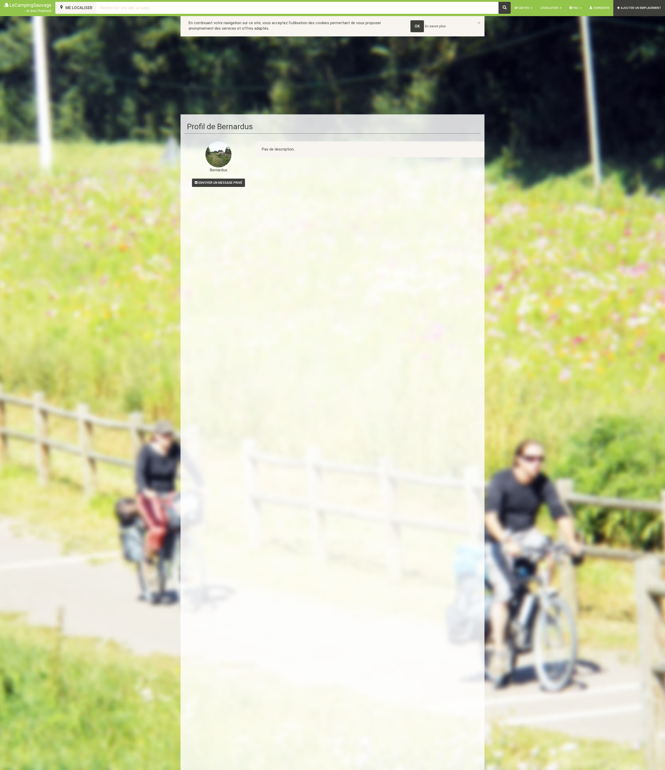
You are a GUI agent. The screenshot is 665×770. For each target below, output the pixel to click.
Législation (549, 8)
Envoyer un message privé (220, 183)
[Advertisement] (332, 75)
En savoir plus (435, 26)
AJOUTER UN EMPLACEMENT (640, 8)
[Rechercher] (504, 8)
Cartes (523, 8)
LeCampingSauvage (30, 7)
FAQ (575, 8)
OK (417, 26)
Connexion (600, 8)
